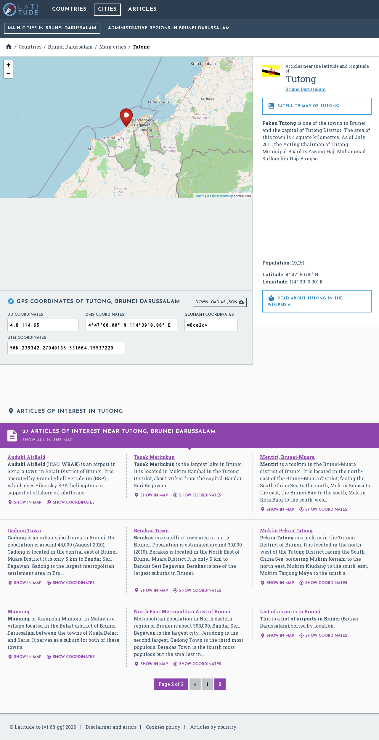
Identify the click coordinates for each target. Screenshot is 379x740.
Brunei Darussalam (305, 89)
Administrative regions (169, 28)
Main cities (52, 28)
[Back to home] (21, 9)
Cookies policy (163, 727)
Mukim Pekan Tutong (286, 530)
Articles (142, 9)
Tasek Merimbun (154, 457)
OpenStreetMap (221, 195)
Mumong (18, 611)
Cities (107, 9)
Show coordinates (70, 502)
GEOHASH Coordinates (209, 315)
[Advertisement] (317, 210)
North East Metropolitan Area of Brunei (182, 611)
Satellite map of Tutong (303, 105)
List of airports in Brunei (290, 611)
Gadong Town (24, 530)
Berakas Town (151, 530)
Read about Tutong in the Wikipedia (305, 301)
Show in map (24, 502)
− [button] (8, 73)
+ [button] (8, 64)
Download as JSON (219, 302)
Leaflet (199, 195)
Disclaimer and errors (111, 727)
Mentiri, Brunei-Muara (287, 457)
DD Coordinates (25, 315)
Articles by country (213, 727)
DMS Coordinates (105, 315)
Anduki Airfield (26, 457)
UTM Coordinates (26, 338)
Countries (69, 9)
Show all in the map (47, 440)
